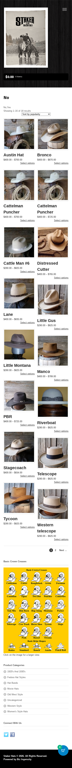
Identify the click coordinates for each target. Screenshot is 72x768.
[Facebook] (12, 734)
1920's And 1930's (16, 671)
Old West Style (15, 694)
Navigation (64, 9)
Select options (27, 163)
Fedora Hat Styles (16, 677)
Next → (63, 550)
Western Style (14, 706)
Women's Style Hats (17, 711)
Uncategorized (14, 700)
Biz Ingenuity (24, 759)
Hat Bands (12, 683)
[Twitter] (6, 734)
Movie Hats (13, 688)
